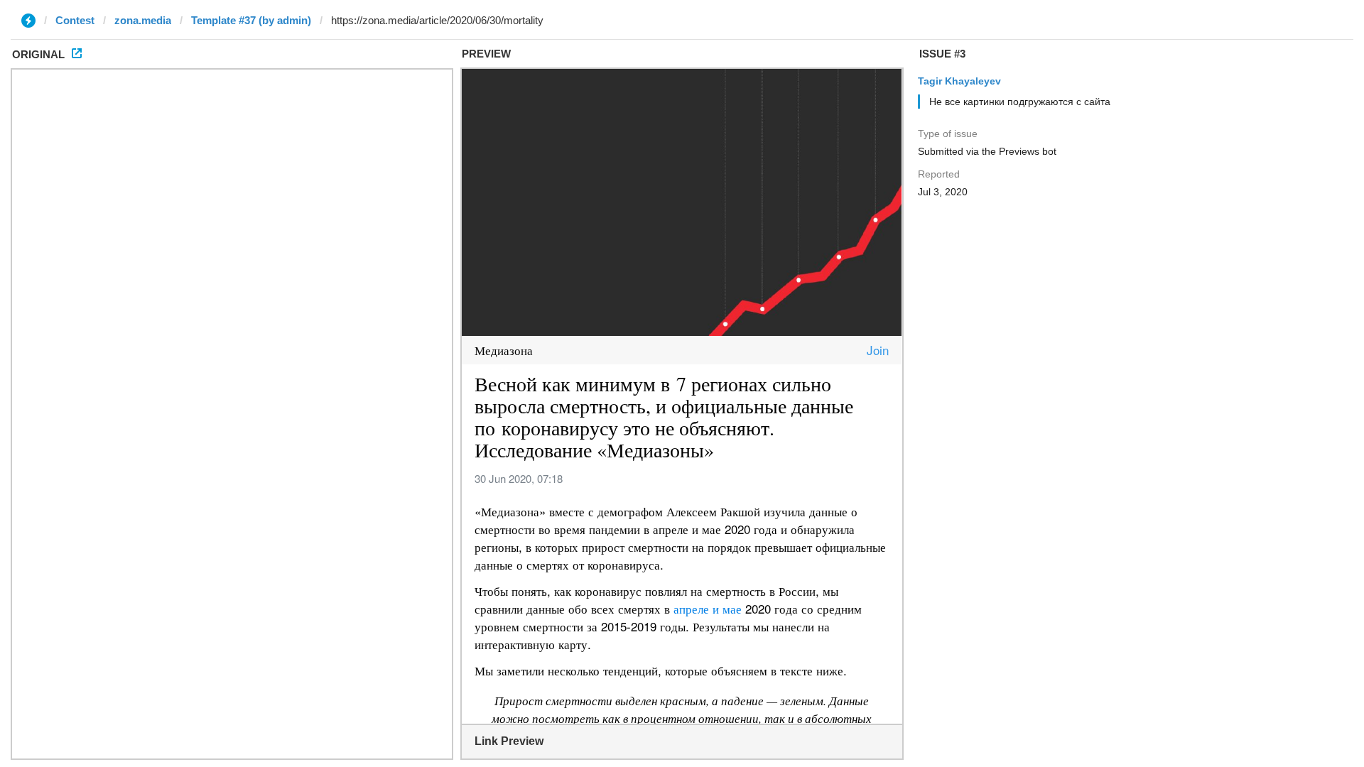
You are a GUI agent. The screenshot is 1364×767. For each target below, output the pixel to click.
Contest (74, 20)
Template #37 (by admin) (251, 20)
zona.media (142, 20)
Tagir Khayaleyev (959, 81)
